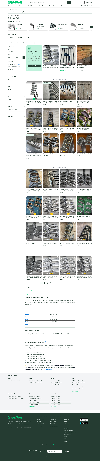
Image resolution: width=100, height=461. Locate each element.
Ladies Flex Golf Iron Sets (78, 387)
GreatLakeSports (30, 213)
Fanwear (16, 5)
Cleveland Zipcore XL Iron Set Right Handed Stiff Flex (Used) (33, 217)
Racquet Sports (48, 5)
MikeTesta (29, 151)
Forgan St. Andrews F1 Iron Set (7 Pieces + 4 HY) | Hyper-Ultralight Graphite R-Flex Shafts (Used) (67, 129)
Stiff (26, 316)
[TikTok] (21, 428)
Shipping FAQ (40, 419)
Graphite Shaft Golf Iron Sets (14, 396)
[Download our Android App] (86, 423)
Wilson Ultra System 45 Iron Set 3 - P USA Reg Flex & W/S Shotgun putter (84, 217)
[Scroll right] (91, 27)
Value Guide (89, 5)
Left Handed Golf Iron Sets (35, 382)
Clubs (12, 15)
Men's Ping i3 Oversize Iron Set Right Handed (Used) (68, 154)
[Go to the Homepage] (15, 2)
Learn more (26, 424)
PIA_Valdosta (29, 98)
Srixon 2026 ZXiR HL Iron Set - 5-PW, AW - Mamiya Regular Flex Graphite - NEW (34, 277)
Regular (27, 319)
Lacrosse (35, 5)
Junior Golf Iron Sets (55, 385)
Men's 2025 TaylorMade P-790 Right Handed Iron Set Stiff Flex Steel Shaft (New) (51, 102)
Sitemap (66, 439)
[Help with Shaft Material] (15, 76)
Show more (75, 391)
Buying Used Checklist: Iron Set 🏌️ (34, 294)
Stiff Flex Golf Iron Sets (77, 380)
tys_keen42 (63, 98)
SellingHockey (29, 186)
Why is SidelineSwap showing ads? (59, 79)
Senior (26, 321)
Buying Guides (27, 427)
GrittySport (63, 125)
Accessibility (67, 434)
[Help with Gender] (12, 69)
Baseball (25, 5)
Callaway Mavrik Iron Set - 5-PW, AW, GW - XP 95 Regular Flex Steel (68, 190)
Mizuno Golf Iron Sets (34, 404)
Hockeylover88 (80, 63)
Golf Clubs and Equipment (14, 380)
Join (91, 2)
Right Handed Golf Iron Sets (35, 380)
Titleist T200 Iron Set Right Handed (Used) (84, 154)
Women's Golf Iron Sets (56, 382)
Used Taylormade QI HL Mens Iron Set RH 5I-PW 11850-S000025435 (33, 102)
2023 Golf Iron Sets (55, 398)
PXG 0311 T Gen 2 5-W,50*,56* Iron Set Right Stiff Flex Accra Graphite (50, 66)
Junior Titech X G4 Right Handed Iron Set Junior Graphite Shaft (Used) (68, 242)
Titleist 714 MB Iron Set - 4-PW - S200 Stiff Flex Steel (33, 242)
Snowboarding (60, 5)
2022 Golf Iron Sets (55, 404)
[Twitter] (18, 428)
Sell (80, 2)
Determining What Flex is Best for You (35, 290)
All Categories (11, 5)
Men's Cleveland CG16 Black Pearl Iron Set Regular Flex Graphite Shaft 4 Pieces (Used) (84, 242)
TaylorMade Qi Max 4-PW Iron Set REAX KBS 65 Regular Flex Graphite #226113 (84, 277)
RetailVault (46, 98)
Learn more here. (47, 369)
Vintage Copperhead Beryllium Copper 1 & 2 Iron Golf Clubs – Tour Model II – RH (84, 129)
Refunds (39, 421)
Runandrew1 (46, 125)
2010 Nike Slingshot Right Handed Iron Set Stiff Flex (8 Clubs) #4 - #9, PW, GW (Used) (33, 154)
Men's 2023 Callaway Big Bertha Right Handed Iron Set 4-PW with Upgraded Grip (84, 102)
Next (58, 283)
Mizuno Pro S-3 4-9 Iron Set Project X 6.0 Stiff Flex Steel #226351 (50, 277)
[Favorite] (57, 46)
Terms (65, 426)
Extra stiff (27, 314)
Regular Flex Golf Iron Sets (78, 382)
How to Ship (53, 423)
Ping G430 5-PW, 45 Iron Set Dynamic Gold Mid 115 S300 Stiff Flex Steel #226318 (50, 242)
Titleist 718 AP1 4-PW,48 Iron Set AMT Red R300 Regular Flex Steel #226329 (50, 217)
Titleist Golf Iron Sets (34, 402)
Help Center (84, 5)
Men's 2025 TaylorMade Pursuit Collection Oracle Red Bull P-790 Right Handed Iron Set (67, 66)
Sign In (87, 2)
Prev (41, 283)
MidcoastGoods (80, 125)
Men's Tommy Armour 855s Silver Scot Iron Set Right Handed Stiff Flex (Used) (34, 129)
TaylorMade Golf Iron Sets (35, 398)
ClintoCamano (46, 63)
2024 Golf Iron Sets (55, 400)
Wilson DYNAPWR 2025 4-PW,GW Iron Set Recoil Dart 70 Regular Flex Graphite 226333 (67, 217)
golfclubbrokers (47, 213)
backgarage (79, 213)
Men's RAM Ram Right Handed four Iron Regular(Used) (84, 66)
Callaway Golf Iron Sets (34, 396)
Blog (65, 441)
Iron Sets (17, 15)
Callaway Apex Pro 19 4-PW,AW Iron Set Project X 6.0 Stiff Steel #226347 (67, 277)
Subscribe (67, 451)
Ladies (26, 324)
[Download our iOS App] (85, 419)
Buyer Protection (41, 423)
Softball (30, 5)
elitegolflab (63, 63)
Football (42, 5)
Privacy (66, 428)
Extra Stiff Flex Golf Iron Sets (79, 385)
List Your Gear (34, 65)
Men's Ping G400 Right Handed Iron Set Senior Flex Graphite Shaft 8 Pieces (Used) (50, 129)
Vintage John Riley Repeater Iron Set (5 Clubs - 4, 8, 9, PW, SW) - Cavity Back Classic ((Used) (33, 190)
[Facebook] (11, 428)
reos (45, 151)
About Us (66, 419)
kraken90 (79, 98)
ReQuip (28, 125)
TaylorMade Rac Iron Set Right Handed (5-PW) (49, 154)
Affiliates (66, 423)
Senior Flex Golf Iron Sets (78, 389)
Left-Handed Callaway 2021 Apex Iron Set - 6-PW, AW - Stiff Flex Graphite (84, 190)
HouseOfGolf (63, 186)
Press (65, 436)
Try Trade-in (34, 68)
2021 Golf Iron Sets (55, 402)
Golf (39, 5)
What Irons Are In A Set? (32, 292)
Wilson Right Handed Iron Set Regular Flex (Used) (66, 102)
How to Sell (53, 421)
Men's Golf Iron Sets (55, 380)
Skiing (54, 5)
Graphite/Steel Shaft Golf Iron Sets (16, 398)
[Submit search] (69, 2)
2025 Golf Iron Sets (55, 396)
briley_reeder (46, 186)
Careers (66, 421)
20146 (18, 64)
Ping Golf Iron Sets (33, 400)
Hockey (21, 5)
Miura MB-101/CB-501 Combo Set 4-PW (50, 190)
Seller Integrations (54, 426)
